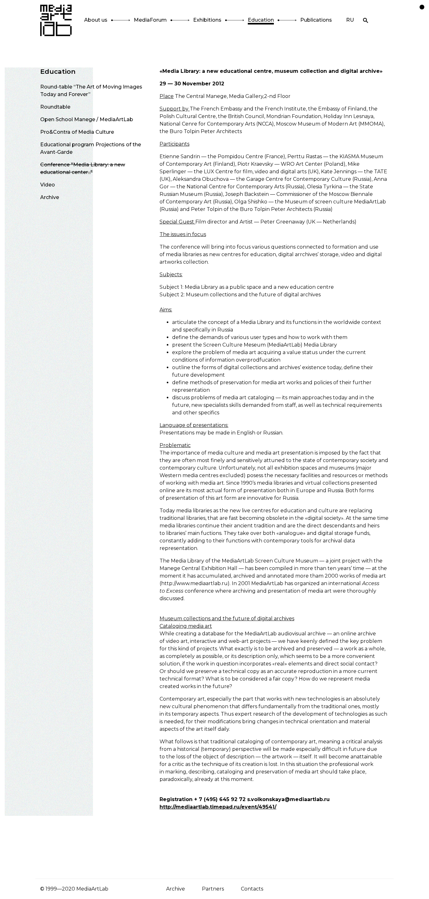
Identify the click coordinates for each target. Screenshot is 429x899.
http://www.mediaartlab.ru (194, 583)
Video (47, 185)
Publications (316, 20)
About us (95, 20)
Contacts (252, 889)
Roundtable (55, 107)
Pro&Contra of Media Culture (77, 132)
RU (350, 20)
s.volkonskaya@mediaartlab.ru (288, 799)
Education (261, 20)
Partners (213, 889)
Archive (49, 197)
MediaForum (150, 20)
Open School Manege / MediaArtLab (86, 119)
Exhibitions (207, 20)
